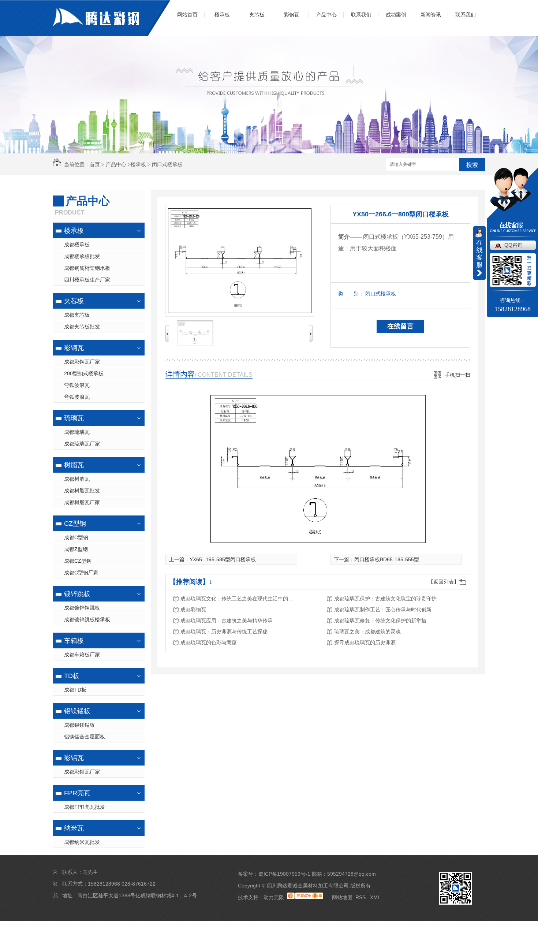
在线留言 (400, 326)
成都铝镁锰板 (79, 725)
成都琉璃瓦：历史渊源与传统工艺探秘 (224, 631)
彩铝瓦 (74, 757)
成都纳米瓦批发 (82, 842)
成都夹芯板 (77, 315)
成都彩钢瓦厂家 (82, 362)
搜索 (472, 165)
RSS (361, 897)
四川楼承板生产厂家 (87, 280)
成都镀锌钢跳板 (82, 608)
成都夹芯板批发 (82, 326)
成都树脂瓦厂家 (82, 502)
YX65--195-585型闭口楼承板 (223, 559)
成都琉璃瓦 (77, 432)
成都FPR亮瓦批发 (84, 807)
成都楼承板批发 (82, 256)
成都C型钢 (76, 537)
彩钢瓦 (291, 15)
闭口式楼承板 (167, 164)
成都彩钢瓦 (193, 609)
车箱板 (74, 640)
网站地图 (342, 897)
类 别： (351, 294)
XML (375, 897)
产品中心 (326, 15)
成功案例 (396, 15)
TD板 (71, 675)
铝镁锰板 (77, 711)
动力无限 (274, 897)
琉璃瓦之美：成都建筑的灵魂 (367, 631)
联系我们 (361, 15)
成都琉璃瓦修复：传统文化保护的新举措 (380, 620)
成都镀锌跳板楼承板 (87, 619)
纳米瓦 (74, 828)
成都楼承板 (77, 244)
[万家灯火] (305, 897)
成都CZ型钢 (77, 561)
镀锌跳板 (77, 593)
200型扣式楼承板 (84, 373)
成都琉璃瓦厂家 (82, 444)
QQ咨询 (513, 245)
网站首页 (187, 15)
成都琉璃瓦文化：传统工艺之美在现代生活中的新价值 (239, 599)
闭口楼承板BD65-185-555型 (386, 559)
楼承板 (222, 15)
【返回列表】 (443, 582)
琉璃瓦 (74, 418)
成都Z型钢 (76, 549)
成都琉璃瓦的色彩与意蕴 (208, 642)
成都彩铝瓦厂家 (82, 772)
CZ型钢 (75, 523)
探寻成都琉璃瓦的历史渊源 (365, 642)
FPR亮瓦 (77, 793)
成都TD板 (75, 690)
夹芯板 (257, 15)
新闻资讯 (431, 15)
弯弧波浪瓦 (77, 385)
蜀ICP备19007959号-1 (284, 874)
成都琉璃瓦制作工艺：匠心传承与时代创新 (382, 609)
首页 (95, 164)
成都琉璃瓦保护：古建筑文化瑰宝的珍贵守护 (385, 599)
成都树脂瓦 (77, 479)
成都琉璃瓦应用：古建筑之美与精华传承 (226, 620)
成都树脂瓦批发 (82, 491)
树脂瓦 (74, 465)
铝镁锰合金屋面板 (84, 737)
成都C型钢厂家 (81, 573)
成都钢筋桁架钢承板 (87, 268)
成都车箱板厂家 (82, 655)
